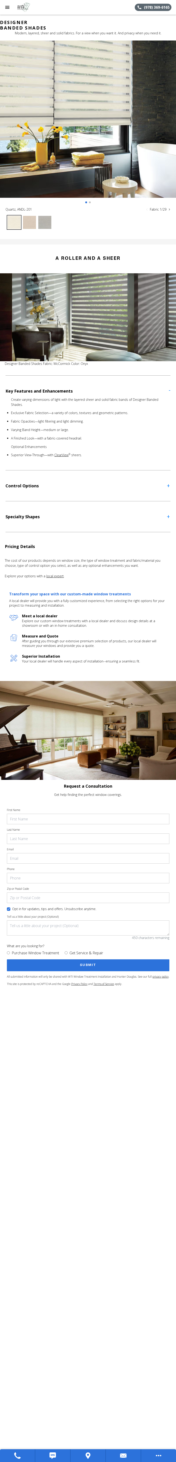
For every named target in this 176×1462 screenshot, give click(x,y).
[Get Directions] (88, 1455)
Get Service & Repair (86, 952)
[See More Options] (158, 1455)
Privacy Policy (79, 984)
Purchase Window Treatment (35, 952)
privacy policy (160, 977)
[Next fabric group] (169, 209)
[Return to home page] (28, 7)
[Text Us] (53, 1455)
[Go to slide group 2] (90, 202)
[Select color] (14, 222)
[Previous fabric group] (147, 209)
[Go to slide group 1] (86, 202)
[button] (7, 7)
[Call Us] (17, 1455)
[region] (88, 124)
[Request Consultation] (123, 1455)
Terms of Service (104, 984)
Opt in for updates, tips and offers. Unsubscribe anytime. (54, 909)
